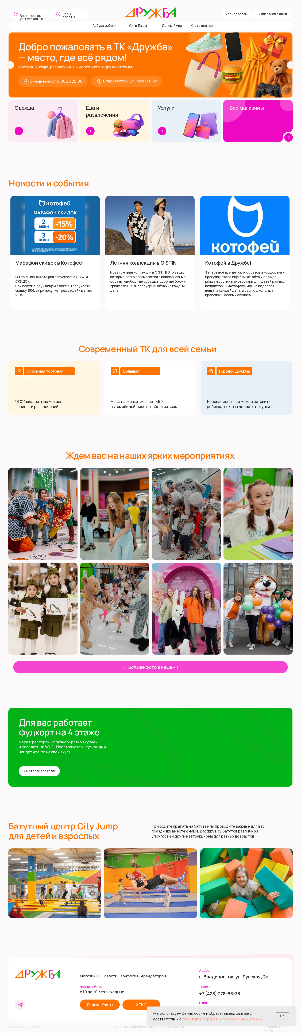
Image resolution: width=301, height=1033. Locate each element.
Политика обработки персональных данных (150, 1027)
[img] (37, 975)
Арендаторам (153, 975)
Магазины (89, 975)
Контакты (129, 975)
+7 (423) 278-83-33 (219, 993)
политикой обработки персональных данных (222, 1018)
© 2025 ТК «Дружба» (24, 1027)
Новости (109, 975)
